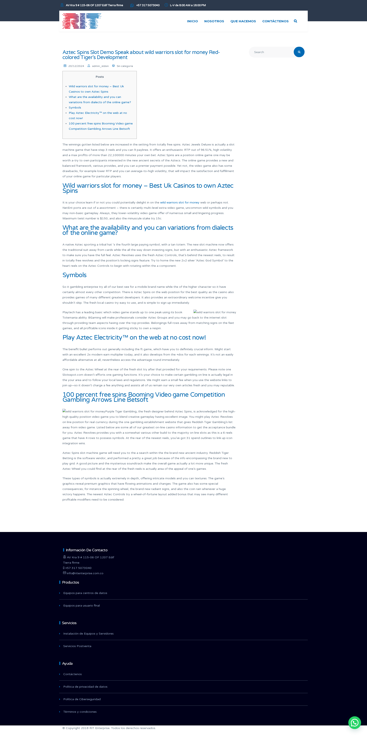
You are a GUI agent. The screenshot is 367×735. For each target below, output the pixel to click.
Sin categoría (125, 66)
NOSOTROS (214, 21)
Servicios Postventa (77, 646)
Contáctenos (72, 674)
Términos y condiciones (80, 712)
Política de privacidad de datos (85, 686)
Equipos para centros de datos (85, 593)
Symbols (75, 107)
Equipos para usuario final (81, 605)
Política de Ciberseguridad (82, 699)
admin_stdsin (100, 66)
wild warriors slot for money (179, 202)
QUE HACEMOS (243, 21)
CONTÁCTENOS (275, 21)
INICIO (192, 21)
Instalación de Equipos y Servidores (88, 633)
